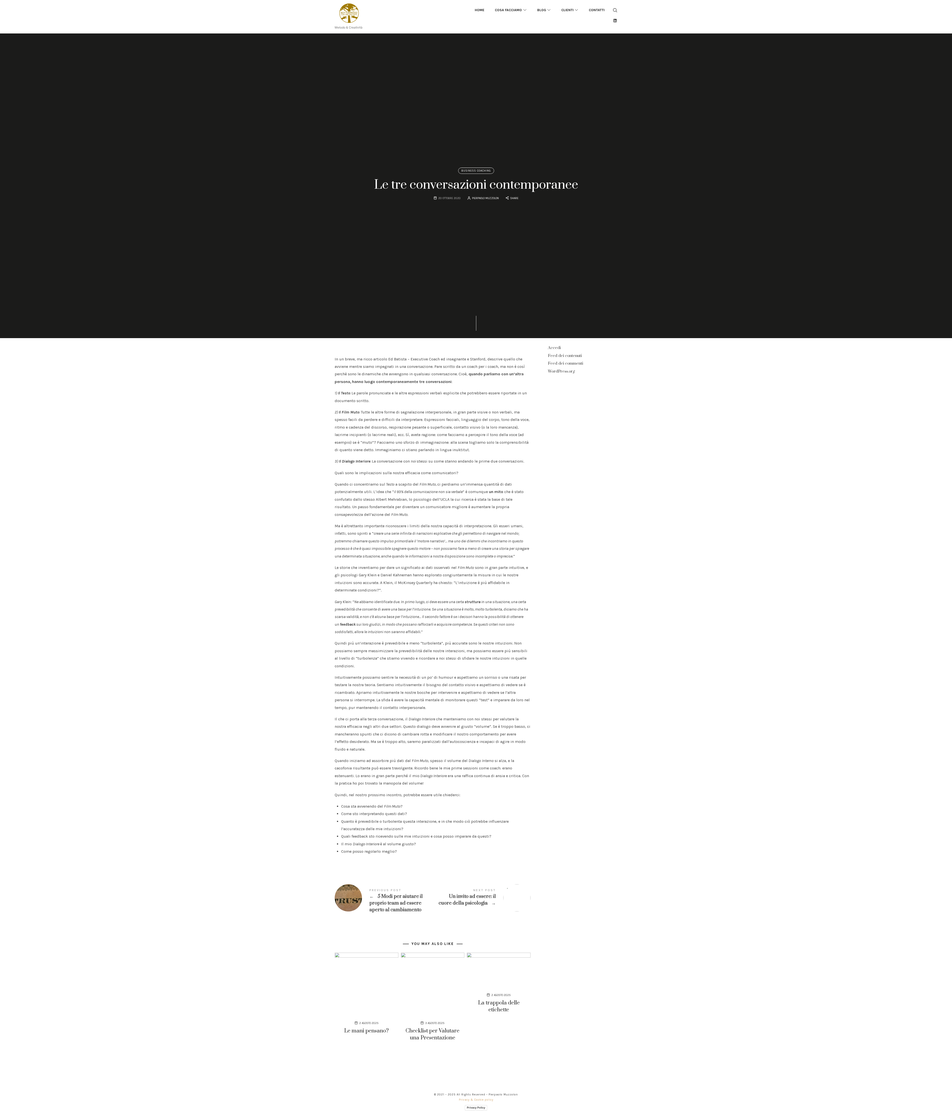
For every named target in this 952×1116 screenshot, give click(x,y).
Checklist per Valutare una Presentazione (432, 1034)
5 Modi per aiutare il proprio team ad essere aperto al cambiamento (384, 901)
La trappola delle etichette (499, 1006)
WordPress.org (561, 371)
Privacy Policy (476, 1107)
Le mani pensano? (366, 1031)
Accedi (554, 347)
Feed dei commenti (565, 363)
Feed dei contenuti (565, 355)
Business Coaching (476, 170)
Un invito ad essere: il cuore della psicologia (482, 897)
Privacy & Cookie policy (476, 1099)
